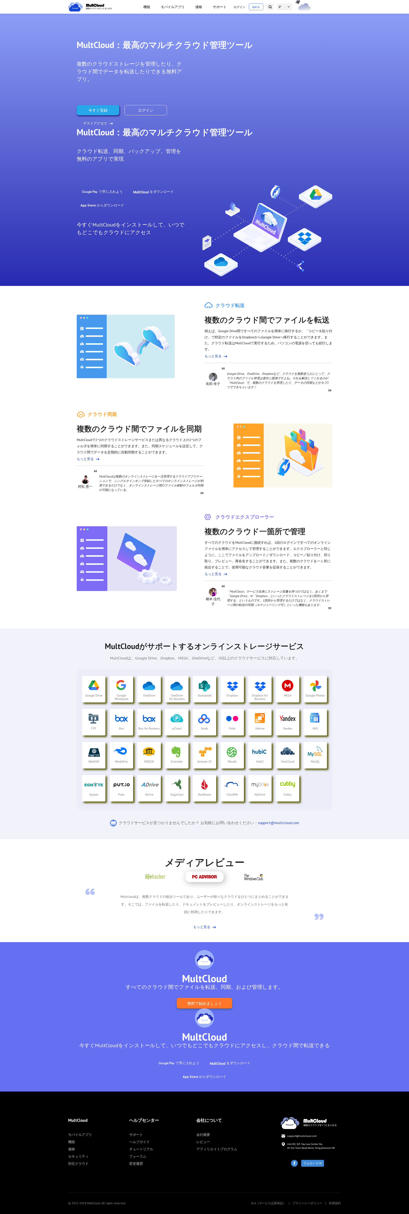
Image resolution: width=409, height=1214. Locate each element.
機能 (146, 7)
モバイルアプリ (173, 7)
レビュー (203, 1142)
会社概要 (203, 1134)
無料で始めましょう (204, 1003)
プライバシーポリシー (307, 1203)
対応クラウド (78, 1163)
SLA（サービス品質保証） (268, 1203)
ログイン (239, 7)
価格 (198, 7)
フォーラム (137, 1156)
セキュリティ (78, 1156)
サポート (219, 7)
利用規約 (335, 1203)
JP (280, 7)
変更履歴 (136, 1163)
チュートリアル (141, 1149)
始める (256, 7)
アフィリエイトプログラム (216, 1149)
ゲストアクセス (95, 123)
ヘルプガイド (139, 1142)
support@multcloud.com (278, 822)
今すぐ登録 (98, 110)
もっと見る (213, 356)
